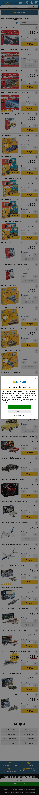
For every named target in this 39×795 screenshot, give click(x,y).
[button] (19, 416)
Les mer (11, 403)
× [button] (35, 379)
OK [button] (19, 407)
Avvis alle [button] (19, 412)
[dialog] (19, 397)
